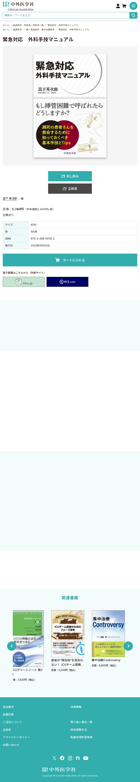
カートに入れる (74, 260)
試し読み (73, 176)
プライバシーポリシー (16, 737)
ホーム (6, 25)
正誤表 (72, 188)
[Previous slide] (11, 646)
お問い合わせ (11, 745)
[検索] (133, 15)
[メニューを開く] (133, 6)
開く (70, 434)
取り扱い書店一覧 (81, 722)
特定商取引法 (79, 729)
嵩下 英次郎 (10, 198)
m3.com (67, 282)
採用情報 (76, 707)
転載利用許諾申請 (81, 737)
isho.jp (23, 282)
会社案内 (8, 707)
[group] (30, 646)
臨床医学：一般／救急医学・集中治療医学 (34, 29)
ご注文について (12, 722)
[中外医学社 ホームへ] (18, 8)
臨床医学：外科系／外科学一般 (28, 25)
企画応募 (8, 714)
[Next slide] (128, 646)
